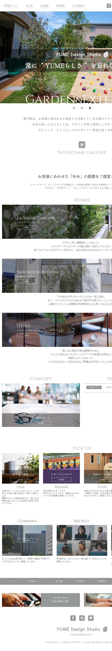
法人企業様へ (78, 6)
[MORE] (27, 526)
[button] (74, 108)
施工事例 (58, 581)
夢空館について (11, 6)
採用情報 (60, 6)
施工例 (29, 6)
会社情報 (44, 6)
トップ (11, 581)
